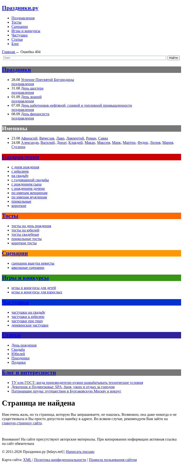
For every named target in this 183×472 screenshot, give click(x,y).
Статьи (17, 39)
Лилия (155, 143)
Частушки (19, 35)
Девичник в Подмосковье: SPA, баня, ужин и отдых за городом (63, 387)
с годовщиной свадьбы (30, 180)
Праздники (16, 69)
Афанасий (29, 138)
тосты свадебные (25, 234)
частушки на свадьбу (28, 312)
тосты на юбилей (25, 230)
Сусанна (18, 147)
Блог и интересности (29, 372)
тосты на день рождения (31, 226)
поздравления (22, 84)
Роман (91, 138)
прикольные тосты (26, 239)
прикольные (21, 201)
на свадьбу (20, 176)
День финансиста (35, 114)
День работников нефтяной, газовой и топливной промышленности (76, 105)
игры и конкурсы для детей (33, 288)
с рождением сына (26, 184)
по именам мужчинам (29, 197)
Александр (30, 143)
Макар (90, 143)
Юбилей (18, 354)
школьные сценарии (27, 268)
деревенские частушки (29, 325)
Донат (61, 143)
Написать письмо (80, 452)
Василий (48, 143)
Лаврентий (75, 138)
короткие (18, 206)
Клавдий (75, 143)
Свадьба (18, 349)
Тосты (16, 22)
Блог (15, 44)
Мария (167, 143)
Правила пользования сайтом (113, 460)
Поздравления (23, 18)
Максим (103, 143)
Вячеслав (46, 138)
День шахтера (32, 88)
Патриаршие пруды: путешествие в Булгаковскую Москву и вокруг (66, 391)
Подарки (18, 362)
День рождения (23, 345)
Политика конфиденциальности (60, 460)
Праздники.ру (20, 8)
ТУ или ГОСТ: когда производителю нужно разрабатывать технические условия (77, 383)
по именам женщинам (29, 193)
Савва (103, 138)
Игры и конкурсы (25, 31)
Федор (142, 143)
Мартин (129, 143)
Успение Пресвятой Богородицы (47, 80)
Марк (116, 143)
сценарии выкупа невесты (32, 263)
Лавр (60, 138)
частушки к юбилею (27, 317)
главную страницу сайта (22, 423)
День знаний (31, 97)
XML (27, 460)
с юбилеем (20, 171)
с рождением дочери (28, 188)
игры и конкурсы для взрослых (36, 292)
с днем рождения (25, 167)
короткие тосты (24, 243)
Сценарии (19, 27)
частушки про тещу (27, 321)
